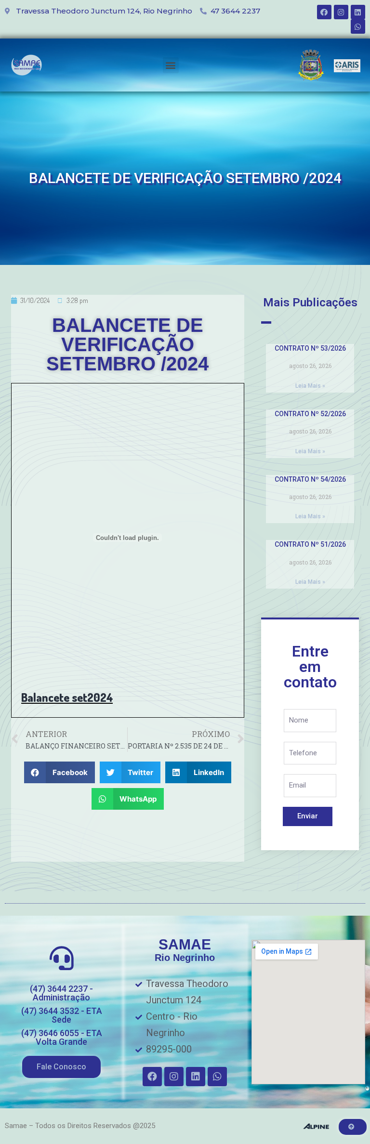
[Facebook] (324, 12)
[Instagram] (341, 12)
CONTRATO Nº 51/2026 (310, 544)
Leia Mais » (310, 385)
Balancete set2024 (67, 697)
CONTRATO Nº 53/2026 (310, 348)
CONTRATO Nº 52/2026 (310, 414)
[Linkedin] (358, 12)
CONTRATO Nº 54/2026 (310, 479)
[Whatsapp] (358, 26)
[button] (171, 65)
